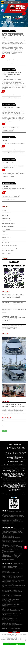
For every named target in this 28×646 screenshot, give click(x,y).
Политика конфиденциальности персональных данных (12, 549)
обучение (10, 60)
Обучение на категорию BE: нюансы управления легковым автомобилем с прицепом (13, 512)
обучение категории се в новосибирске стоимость (13, 565)
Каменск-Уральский (18, 17)
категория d (5, 410)
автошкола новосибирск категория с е (10, 572)
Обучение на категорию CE (8, 544)
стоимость (3, 407)
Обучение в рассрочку (6, 221)
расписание (3, 411)
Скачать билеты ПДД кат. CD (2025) (9, 248)
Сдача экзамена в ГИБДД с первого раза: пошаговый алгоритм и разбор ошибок (13, 36)
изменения (13, 406)
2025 (13, 409)
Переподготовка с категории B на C (10, 545)
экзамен (15, 60)
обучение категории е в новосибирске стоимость (13, 587)
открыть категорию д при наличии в (10, 608)
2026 (11, 409)
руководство (17, 149)
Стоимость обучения (6, 218)
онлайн (17, 127)
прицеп (12, 410)
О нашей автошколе (8, 163)
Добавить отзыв (5, 242)
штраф (22, 407)
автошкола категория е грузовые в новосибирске (13, 609)
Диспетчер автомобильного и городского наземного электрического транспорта (11, 538)
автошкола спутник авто (7, 619)
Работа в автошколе (6, 237)
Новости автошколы (6, 213)
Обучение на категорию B (8, 535)
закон (9, 409)
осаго (8, 410)
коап (7, 411)
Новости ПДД (5, 215)
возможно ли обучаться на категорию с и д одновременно (11, 570)
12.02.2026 (5, 322)
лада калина (5, 414)
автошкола (5, 60)
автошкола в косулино (14, 603)
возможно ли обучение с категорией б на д (11, 577)
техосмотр (11, 407)
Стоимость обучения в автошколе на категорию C (13, 540)
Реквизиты (5, 186)
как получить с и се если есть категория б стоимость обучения (11, 597)
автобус (24, 407)
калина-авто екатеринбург (8, 584)
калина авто (21, 173)
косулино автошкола (6, 617)
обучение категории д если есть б (9, 594)
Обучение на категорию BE (8, 551)
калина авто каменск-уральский (9, 567)
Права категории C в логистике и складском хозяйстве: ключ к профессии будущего (11, 74)
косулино (14, 411)
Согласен (6, 644)
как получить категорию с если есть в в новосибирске (10, 604)
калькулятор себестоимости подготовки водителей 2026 (13, 586)
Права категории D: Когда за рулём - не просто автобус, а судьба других (12, 522)
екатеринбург (11, 127)
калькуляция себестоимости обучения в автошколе (11, 611)
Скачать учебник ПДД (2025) (8, 250)
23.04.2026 (5, 305)
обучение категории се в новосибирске (10, 573)
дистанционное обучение (8, 130)
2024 (16, 411)
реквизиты (14, 199)
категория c (16, 94)
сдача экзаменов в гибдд (7, 62)
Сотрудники (4, 240)
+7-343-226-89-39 (15, 10)
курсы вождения (6, 176)
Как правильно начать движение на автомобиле (12, 547)
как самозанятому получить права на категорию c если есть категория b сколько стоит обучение (13, 575)
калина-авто (11, 149)
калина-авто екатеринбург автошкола (10, 599)
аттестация (20, 409)
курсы (15, 409)
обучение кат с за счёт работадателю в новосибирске (11, 621)
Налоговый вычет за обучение (8, 223)
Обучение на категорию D (8, 536)
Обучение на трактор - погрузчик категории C (12, 554)
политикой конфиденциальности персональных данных (14, 478)
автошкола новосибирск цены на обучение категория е (11, 613)
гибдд (23, 410)
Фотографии (4, 232)
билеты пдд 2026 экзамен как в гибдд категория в (13, 601)
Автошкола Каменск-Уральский (19, 479)
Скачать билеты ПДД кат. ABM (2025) (9, 245)
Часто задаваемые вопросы (8, 226)
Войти (4, 430)
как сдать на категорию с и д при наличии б (11, 589)
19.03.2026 (5, 312)
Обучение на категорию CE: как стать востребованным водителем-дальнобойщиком (12, 514)
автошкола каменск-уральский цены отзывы (12, 591)
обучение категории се (7, 592)
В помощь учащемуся (6, 253)
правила (6, 411)
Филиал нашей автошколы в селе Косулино (11, 531)
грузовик (21, 94)
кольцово (15, 152)
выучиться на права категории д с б (10, 606)
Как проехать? (5, 234)
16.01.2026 (5, 330)
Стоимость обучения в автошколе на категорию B (13, 533)
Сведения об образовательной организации (12, 546)
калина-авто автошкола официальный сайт (11, 595)
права (10, 410)
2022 (14, 407)
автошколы (20, 492)
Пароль (3, 425)
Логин (3, 420)
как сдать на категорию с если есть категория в (12, 568)
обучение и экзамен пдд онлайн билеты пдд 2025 (13, 580)
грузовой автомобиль (7, 97)
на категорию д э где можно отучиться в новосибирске (11, 582)
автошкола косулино (18, 563)
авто (16, 407)
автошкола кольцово (7, 173)
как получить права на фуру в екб (9, 618)
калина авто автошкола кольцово (9, 566)
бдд (20, 407)
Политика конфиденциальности (17, 644)
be (17, 411)
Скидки (17, 19)
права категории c (16, 97)
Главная (4, 210)
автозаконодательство (5, 409)
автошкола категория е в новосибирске (11, 590)
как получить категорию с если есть (10, 615)
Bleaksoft (17, 490)
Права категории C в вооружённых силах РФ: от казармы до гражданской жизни (12, 542)
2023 (19, 410)
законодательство (20, 411)
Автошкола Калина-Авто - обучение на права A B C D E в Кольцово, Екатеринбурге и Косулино (13, 529)
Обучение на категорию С (8, 559)
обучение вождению (7, 199)
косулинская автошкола (7, 600)
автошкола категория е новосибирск (10, 578)
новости (21, 410)
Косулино (11, 19)
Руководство (6, 140)
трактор (3, 414)
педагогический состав (7, 152)
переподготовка (8, 407)
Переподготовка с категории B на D (10, 558)
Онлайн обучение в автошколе (11, 108)
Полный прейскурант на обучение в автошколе (12, 532)
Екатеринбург (7, 17)
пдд (6, 404)
